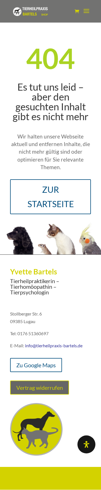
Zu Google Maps (36, 365)
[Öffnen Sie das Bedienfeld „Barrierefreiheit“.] (86, 444)
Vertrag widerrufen (39, 387)
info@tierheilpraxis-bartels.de (53, 345)
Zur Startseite (50, 196)
